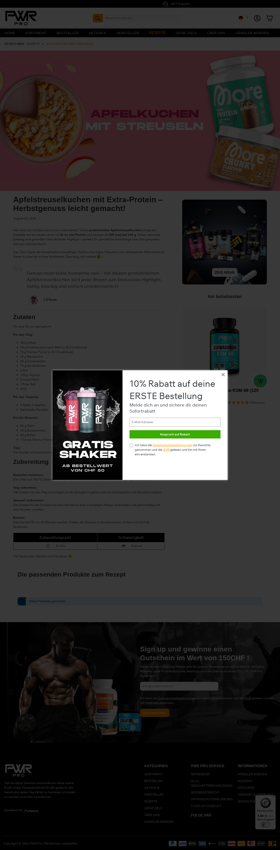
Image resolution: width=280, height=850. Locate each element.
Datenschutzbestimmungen (172, 445)
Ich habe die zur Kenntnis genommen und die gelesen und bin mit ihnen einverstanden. (172, 449)
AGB (166, 450)
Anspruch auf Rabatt (175, 434)
